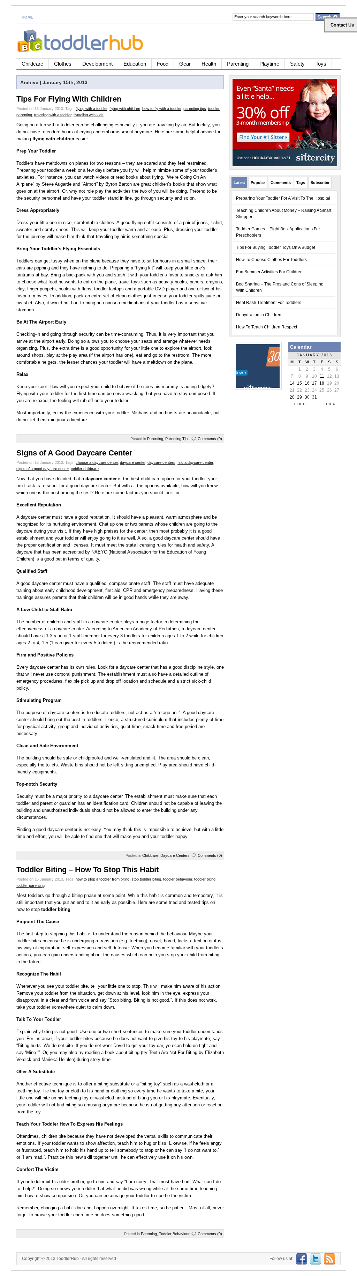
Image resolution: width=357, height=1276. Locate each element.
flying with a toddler (91, 108)
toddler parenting (30, 885)
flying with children (124, 108)
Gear (185, 64)
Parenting (238, 64)
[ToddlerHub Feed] (328, 1258)
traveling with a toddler (52, 115)
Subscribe (320, 182)
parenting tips (194, 108)
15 (299, 383)
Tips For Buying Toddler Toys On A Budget (275, 247)
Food (162, 64)
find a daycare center (195, 462)
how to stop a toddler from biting (102, 879)
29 (299, 397)
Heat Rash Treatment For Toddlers (268, 302)
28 (292, 397)
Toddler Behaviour (174, 1234)
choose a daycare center (97, 462)
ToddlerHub (67, 1258)
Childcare (32, 64)
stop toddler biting (146, 879)
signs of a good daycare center (42, 469)
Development (97, 64)
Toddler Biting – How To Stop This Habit (87, 869)
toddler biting (204, 879)
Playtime (269, 64)
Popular (258, 182)
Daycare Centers (175, 855)
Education (134, 64)
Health (209, 64)
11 (322, 376)
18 (321, 383)
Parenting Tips (177, 439)
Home (27, 17)
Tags (300, 182)
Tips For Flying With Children (68, 99)
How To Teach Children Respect (266, 327)
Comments (281, 182)
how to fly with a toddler (161, 108)
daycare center (132, 462)
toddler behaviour (177, 879)
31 (314, 397)
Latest (239, 182)
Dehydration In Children (258, 314)
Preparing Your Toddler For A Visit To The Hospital (283, 198)
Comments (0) (210, 439)
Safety (297, 64)
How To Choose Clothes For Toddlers (271, 259)
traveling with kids (89, 115)
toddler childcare (85, 469)
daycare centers (161, 462)
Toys (321, 64)
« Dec (300, 404)
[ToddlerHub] (84, 39)
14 (292, 383)
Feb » (329, 404)
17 (314, 383)
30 (307, 397)
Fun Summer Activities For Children (269, 271)
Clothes (62, 64)
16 (307, 383)
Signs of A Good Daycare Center (74, 452)
